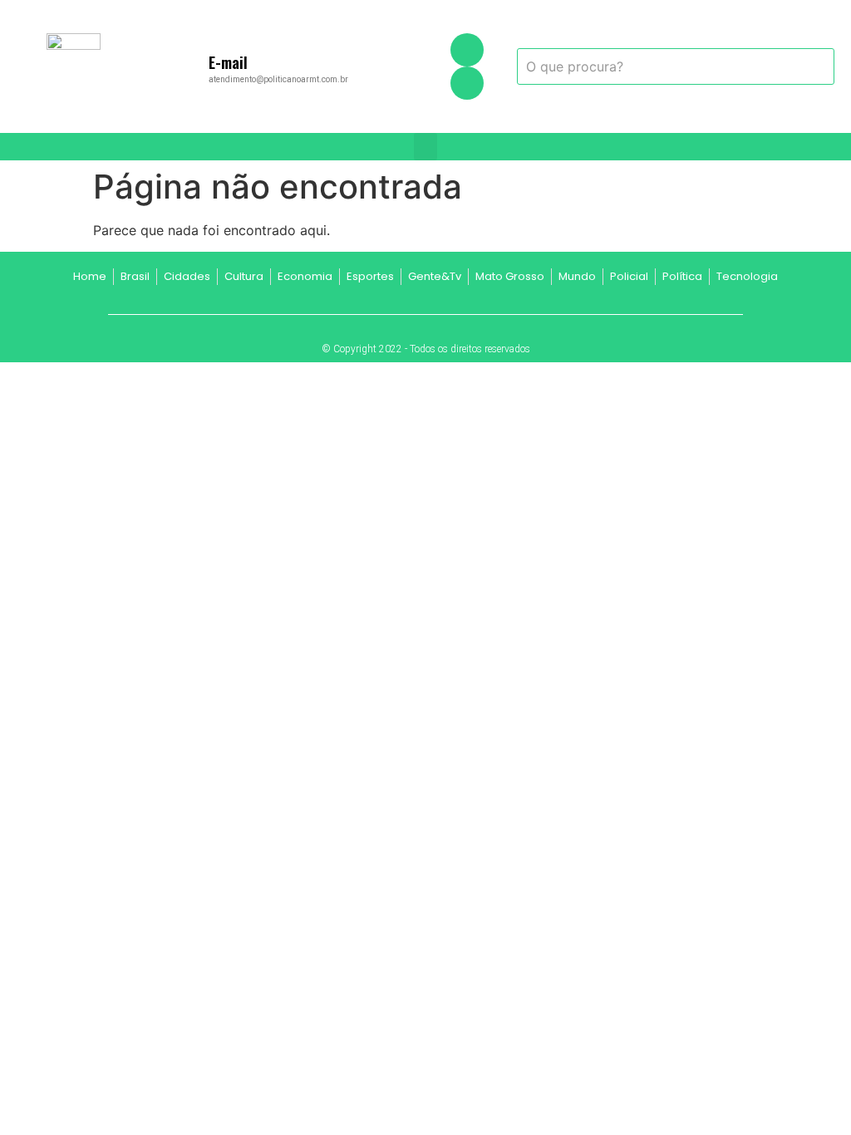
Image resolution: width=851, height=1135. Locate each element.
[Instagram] (467, 83)
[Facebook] (467, 49)
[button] (425, 146)
